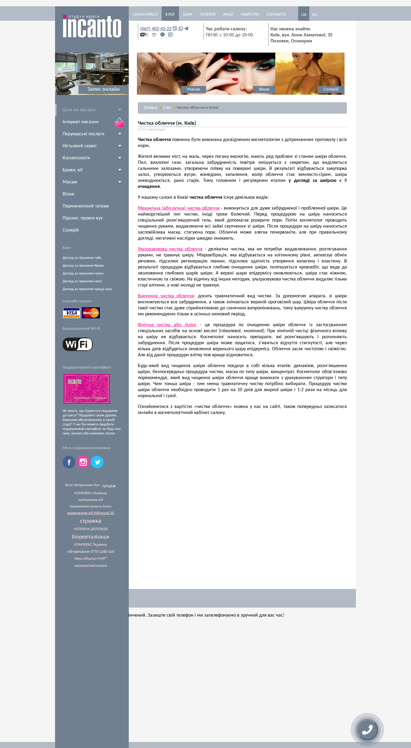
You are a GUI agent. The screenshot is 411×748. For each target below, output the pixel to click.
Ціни (187, 14)
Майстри (250, 14)
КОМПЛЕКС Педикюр (90, 545)
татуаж (109, 486)
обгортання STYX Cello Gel (90, 552)
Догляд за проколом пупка (83, 273)
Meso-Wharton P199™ (90, 559)
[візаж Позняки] (240, 94)
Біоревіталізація (90, 537)
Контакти (276, 14)
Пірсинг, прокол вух (83, 218)
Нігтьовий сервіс (80, 146)
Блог (170, 14)
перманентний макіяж (90, 565)
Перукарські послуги (83, 134)
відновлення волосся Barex (90, 506)
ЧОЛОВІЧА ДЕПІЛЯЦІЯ (91, 529)
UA (303, 15)
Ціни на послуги (79, 110)
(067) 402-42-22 (156, 29)
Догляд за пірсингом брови (83, 266)
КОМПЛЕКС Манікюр (91, 493)
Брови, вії (72, 170)
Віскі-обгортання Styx (82, 485)
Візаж (68, 194)
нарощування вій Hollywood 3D (90, 513)
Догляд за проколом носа (82, 281)
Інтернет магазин (81, 122)
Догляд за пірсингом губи (82, 258)
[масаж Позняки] (171, 94)
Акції (228, 14)
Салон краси (145, 14)
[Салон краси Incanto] (92, 37)
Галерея (207, 14)
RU (314, 15)
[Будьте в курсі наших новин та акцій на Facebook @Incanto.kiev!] (70, 467)
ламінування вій (90, 500)
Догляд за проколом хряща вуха (87, 289)
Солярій (71, 230)
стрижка (90, 521)
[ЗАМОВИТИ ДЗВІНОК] (367, 729)
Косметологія (76, 158)
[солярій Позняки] (310, 94)
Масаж (70, 182)
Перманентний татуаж (86, 206)
